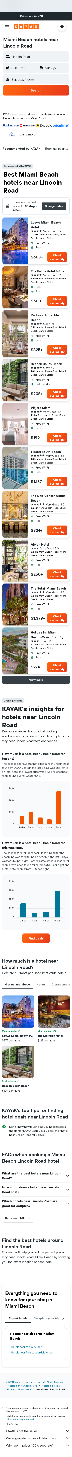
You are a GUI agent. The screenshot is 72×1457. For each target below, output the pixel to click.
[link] (36, 938)
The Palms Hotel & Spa (47, 271)
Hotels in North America (50, 1382)
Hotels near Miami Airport (27, 1347)
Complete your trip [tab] (47, 1318)
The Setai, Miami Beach (48, 588)
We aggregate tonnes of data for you (31, 1438)
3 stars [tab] (41, 984)
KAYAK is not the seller (21, 1431)
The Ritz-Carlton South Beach (48, 498)
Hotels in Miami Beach (19, 1389)
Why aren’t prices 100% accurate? (30, 1445)
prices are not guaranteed (20, 1419)
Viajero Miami (41, 408)
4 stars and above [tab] (17, 984)
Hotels (28, 1382)
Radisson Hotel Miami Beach (47, 317)
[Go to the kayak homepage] (26, 26)
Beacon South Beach (46, 364)
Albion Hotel (40, 544)
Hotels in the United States (22, 1385)
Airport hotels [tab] (17, 1318)
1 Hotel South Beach (46, 452)
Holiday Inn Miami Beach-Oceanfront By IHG (47, 635)
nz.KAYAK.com (12, 1382)
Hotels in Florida (51, 1385)
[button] (67, 16)
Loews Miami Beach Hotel (46, 224)
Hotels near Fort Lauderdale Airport (33, 1352)
